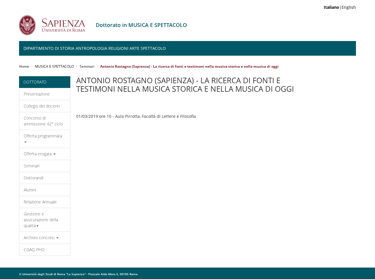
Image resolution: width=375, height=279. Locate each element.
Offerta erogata (38, 153)
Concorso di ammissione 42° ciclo (43, 121)
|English (340, 7)
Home (24, 66)
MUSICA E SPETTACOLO (54, 66)
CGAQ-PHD (34, 249)
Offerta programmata (43, 136)
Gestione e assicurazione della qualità (41, 219)
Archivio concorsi (40, 237)
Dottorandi (33, 178)
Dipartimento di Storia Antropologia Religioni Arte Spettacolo (94, 48)
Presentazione (37, 94)
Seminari (87, 66)
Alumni (30, 190)
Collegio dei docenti (42, 106)
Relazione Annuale (40, 202)
